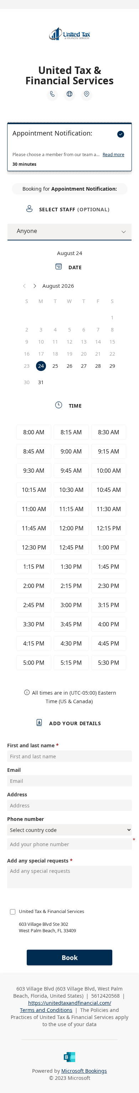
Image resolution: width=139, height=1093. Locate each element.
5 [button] (69, 329)
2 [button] (26, 329)
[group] (69, 548)
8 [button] (112, 329)
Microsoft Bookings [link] (84, 1070)
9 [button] (26, 341)
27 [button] (84, 365)
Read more (113, 154)
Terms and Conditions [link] (46, 1010)
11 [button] (55, 341)
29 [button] (112, 365)
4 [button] (55, 329)
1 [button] (112, 317)
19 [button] (69, 353)
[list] (69, 149)
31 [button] (41, 382)
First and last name (31, 745)
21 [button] (98, 353)
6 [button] (83, 329)
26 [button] (69, 365)
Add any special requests (37, 860)
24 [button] (41, 365)
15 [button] (112, 341)
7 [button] (98, 329)
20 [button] (84, 353)
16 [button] (27, 353)
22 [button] (112, 353)
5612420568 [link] (105, 995)
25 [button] (55, 365)
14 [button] (98, 341)
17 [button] (41, 353)
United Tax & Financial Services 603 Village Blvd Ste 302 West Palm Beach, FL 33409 (52, 921)
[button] (25, 286)
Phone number (25, 819)
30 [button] (27, 382)
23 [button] (27, 365)
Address (17, 794)
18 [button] (55, 353)
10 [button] (41, 341)
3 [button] (41, 329)
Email (14, 769)
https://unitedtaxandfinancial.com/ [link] (69, 1002)
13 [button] (84, 341)
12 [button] (69, 341)
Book (70, 957)
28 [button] (98, 365)
